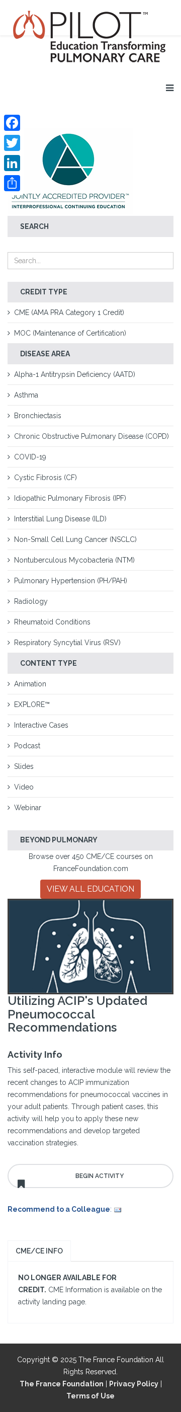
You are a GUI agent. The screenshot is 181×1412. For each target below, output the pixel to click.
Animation (30, 684)
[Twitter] (12, 143)
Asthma (26, 395)
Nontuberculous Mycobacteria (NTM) (74, 560)
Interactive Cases (41, 725)
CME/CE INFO (39, 1251)
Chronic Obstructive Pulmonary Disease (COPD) (91, 436)
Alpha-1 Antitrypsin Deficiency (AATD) (74, 374)
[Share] (12, 183)
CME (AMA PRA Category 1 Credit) (69, 312)
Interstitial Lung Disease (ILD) (60, 519)
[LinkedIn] (12, 163)
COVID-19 (30, 457)
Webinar (27, 808)
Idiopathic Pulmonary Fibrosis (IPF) (70, 498)
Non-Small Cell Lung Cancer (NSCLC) (75, 539)
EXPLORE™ (32, 704)
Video (24, 787)
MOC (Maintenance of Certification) (70, 333)
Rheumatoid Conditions (52, 622)
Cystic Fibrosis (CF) (45, 478)
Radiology (31, 601)
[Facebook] (12, 123)
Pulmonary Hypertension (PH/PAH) (70, 581)
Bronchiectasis (37, 416)
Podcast (27, 746)
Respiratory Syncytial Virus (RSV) (67, 643)
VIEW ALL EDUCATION (90, 889)
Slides (24, 766)
